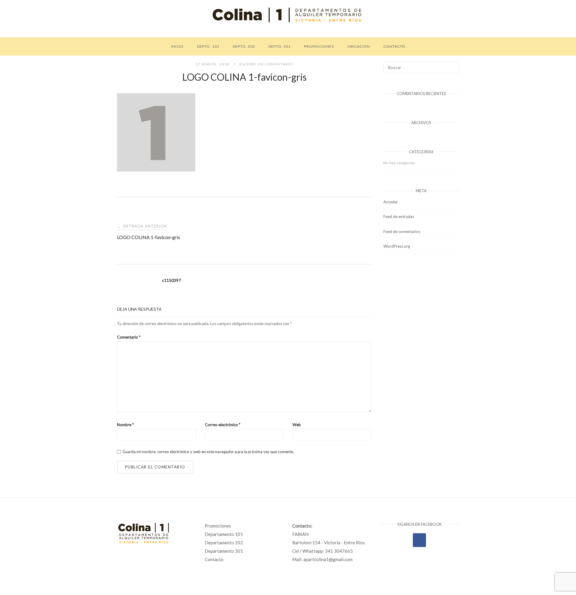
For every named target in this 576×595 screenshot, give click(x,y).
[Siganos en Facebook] (419, 540)
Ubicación (358, 46)
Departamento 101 (224, 534)
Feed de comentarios (401, 231)
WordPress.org (396, 246)
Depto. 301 (279, 46)
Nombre (125, 424)
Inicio (177, 46)
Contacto (394, 46)
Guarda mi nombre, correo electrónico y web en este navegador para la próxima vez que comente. (208, 451)
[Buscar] (452, 65)
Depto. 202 (244, 46)
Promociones (319, 46)
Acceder (390, 201)
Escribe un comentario (266, 64)
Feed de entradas (398, 216)
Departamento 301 (224, 551)
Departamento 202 (224, 542)
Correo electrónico (222, 424)
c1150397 (171, 280)
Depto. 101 (208, 46)
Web (296, 424)
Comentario (128, 337)
